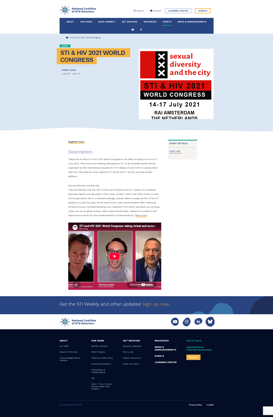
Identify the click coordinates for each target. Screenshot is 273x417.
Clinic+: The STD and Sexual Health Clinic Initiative (101, 386)
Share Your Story (131, 364)
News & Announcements (192, 21)
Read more (141, 215)
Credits (210, 405)
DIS (93, 378)
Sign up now (155, 304)
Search (140, 11)
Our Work (86, 21)
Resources (150, 21)
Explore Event (175, 153)
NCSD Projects (98, 352)
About (70, 21)
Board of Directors (68, 352)
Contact (156, 11)
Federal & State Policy (102, 358)
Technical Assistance (101, 364)
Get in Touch (193, 340)
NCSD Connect (106, 21)
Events (167, 21)
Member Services (99, 346)
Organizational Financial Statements (199, 348)
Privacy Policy (195, 405)
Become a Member (132, 346)
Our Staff (64, 346)
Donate (202, 11)
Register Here (76, 141)
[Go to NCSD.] (67, 37)
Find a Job (128, 352)
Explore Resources (132, 358)
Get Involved (129, 21)
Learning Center (178, 11)
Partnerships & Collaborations (98, 371)
